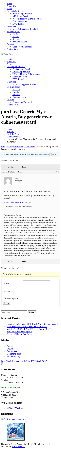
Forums (9, 147)
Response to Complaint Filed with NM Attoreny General (32, 324)
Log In (6, 303)
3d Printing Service (21, 16)
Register (10, 346)
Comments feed (14, 354)
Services (16, 39)
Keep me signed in (11, 299)
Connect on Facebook (22, 47)
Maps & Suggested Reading (25, 29)
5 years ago (43, 154)
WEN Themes (18, 446)
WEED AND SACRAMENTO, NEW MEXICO (29, 329)
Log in (10, 348)
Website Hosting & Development (27, 19)
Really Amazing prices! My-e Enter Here (17, 202)
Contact (10, 44)
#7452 (56, 172)
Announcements (19, 41)
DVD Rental (18, 24)
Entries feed (12, 351)
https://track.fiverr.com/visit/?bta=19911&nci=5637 (24, 361)
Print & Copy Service (22, 13)
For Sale (16, 34)
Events (15, 36)
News (9, 8)
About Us (11, 6)
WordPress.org (13, 356)
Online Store (12, 49)
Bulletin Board (13, 31)
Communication (19, 21)
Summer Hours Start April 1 (19, 331)
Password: (6, 292)
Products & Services (16, 11)
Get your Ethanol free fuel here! (21, 334)
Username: (6, 283)
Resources (11, 26)
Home (9, 3)
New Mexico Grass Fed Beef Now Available (27, 326)
